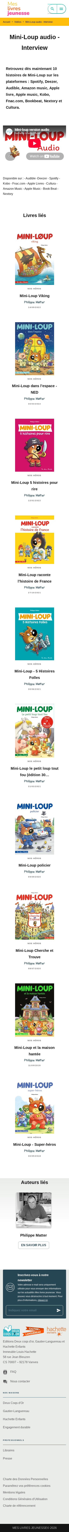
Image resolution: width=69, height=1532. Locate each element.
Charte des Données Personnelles (25, 1479)
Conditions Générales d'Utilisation (25, 1499)
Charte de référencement (19, 1505)
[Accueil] (18, 9)
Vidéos (17, 22)
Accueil (6, 22)
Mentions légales (14, 1492)
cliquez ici (43, 1300)
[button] (33, 1220)
